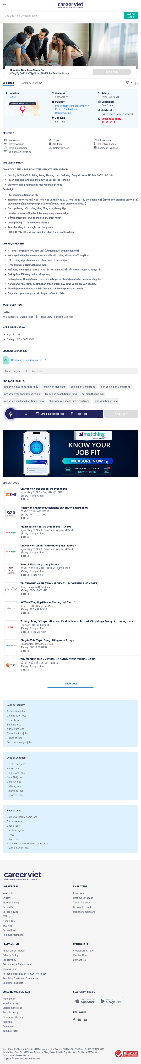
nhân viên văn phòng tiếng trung (22, 393)
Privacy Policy (10, 955)
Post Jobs (78, 893)
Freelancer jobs (15, 830)
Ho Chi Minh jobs (16, 763)
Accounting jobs (16, 711)
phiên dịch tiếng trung (83, 386)
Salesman (8, 1026)
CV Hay (6, 897)
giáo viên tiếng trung (106, 400)
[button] (127, 82)
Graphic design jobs (18, 847)
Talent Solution (81, 902)
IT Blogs (7, 916)
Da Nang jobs (14, 786)
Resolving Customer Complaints (20, 978)
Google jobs (13, 825)
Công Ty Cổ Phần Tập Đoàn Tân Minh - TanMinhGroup (39, 73)
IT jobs (10, 834)
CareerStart (9, 930)
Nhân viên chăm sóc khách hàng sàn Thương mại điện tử (54, 507)
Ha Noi (12, 97)
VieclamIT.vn (80, 955)
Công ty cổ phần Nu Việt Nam (35, 587)
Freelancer (9, 998)
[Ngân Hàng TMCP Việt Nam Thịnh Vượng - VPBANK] (11, 532)
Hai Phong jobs (15, 790)
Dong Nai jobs (14, 777)
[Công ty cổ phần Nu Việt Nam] (11, 589)
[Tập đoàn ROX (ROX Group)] (11, 627)
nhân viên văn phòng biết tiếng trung (69, 400)
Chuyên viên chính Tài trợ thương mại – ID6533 (48, 545)
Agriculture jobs (15, 728)
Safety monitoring (13, 1017)
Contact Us (79, 959)
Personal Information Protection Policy (24, 973)
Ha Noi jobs (13, 768)
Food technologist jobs (19, 742)
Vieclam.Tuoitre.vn (83, 950)
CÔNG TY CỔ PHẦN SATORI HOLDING (39, 662)
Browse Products (82, 907)
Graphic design (11, 1012)
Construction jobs (16, 715)
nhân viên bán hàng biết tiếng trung (24, 400)
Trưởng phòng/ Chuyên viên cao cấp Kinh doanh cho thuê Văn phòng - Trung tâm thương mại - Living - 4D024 (76, 621)
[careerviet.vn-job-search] (85, 1001)
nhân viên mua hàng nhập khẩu (21, 386)
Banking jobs (14, 724)
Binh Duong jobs (16, 772)
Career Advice (10, 911)
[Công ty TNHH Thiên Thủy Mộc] (11, 608)
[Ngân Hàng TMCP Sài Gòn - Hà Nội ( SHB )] (11, 494)
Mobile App (9, 920)
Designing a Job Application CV (28, 359)
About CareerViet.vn (14, 950)
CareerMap (9, 907)
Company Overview (31, 82)
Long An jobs (14, 781)
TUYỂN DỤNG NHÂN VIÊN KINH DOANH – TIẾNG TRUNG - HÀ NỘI (58, 659)
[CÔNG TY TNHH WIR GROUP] (11, 513)
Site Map (7, 925)
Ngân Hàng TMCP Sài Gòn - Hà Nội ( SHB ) (41, 492)
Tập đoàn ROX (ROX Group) (34, 624)
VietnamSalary (11, 902)
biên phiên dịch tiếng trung (115, 386)
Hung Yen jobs (15, 794)
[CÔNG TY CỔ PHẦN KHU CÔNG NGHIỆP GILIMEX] (11, 570)
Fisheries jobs (14, 737)
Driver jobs (13, 839)
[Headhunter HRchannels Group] (11, 646)
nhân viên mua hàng (55, 386)
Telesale (7, 1021)
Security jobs (14, 720)
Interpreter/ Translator (67, 105)
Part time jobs (14, 821)
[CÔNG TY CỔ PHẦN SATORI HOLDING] (11, 665)
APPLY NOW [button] (111, 71)
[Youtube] (85, 1020)
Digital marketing (12, 1007)
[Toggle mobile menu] (5, 5)
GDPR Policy (9, 959)
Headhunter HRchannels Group (36, 643)
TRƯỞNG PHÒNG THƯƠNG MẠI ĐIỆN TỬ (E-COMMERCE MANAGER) (59, 583)
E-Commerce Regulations (17, 964)
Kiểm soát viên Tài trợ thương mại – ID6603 (45, 526)
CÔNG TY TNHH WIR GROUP (34, 511)
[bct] (126, 1053)
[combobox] (63, 15)
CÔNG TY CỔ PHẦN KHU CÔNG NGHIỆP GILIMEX (45, 568)
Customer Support (13, 982)
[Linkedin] (79, 1020)
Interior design (11, 1003)
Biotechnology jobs (17, 733)
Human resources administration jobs (27, 843)
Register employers (84, 911)
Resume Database (83, 897)
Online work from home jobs (22, 816)
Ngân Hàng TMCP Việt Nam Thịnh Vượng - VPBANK (47, 530)
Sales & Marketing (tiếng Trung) (39, 564)
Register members (13, 934)
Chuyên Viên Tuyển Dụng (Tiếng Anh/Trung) (47, 640)
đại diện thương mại (93, 393)
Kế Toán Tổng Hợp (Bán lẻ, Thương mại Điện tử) (48, 602)
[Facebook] (74, 1020)
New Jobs (8, 893)
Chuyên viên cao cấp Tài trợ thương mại (43, 488)
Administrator (10, 1030)
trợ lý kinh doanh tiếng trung (61, 393)
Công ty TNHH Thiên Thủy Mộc (36, 606)
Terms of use (10, 968)
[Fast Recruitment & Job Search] (70, 4)
